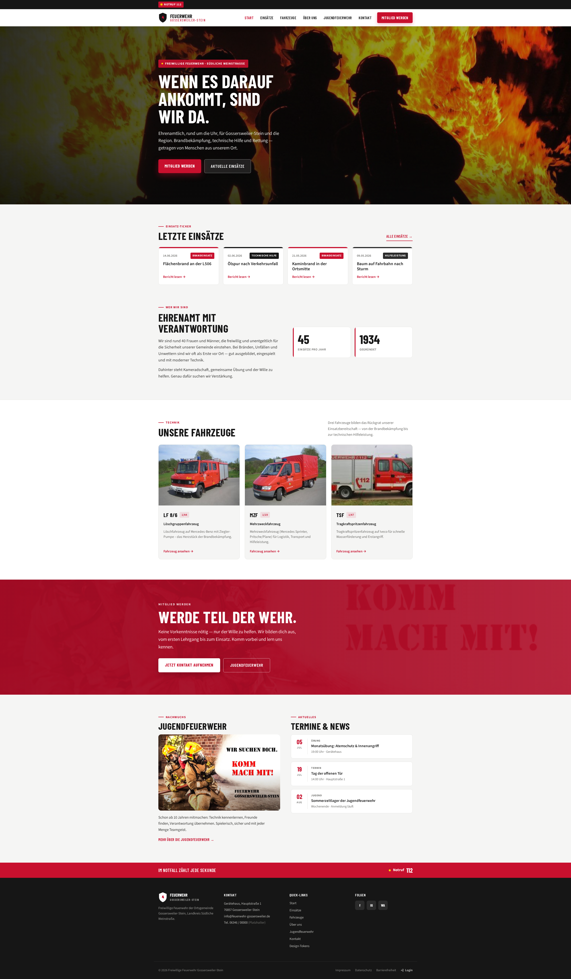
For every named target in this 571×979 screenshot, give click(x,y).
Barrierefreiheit (386, 970)
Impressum (343, 970)
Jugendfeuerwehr (246, 665)
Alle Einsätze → (399, 236)
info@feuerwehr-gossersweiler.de (247, 916)
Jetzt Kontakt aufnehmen (189, 664)
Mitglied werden (395, 17)
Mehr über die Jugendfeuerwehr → (186, 839)
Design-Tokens (299, 946)
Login (409, 970)
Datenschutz (363, 970)
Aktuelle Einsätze (227, 166)
